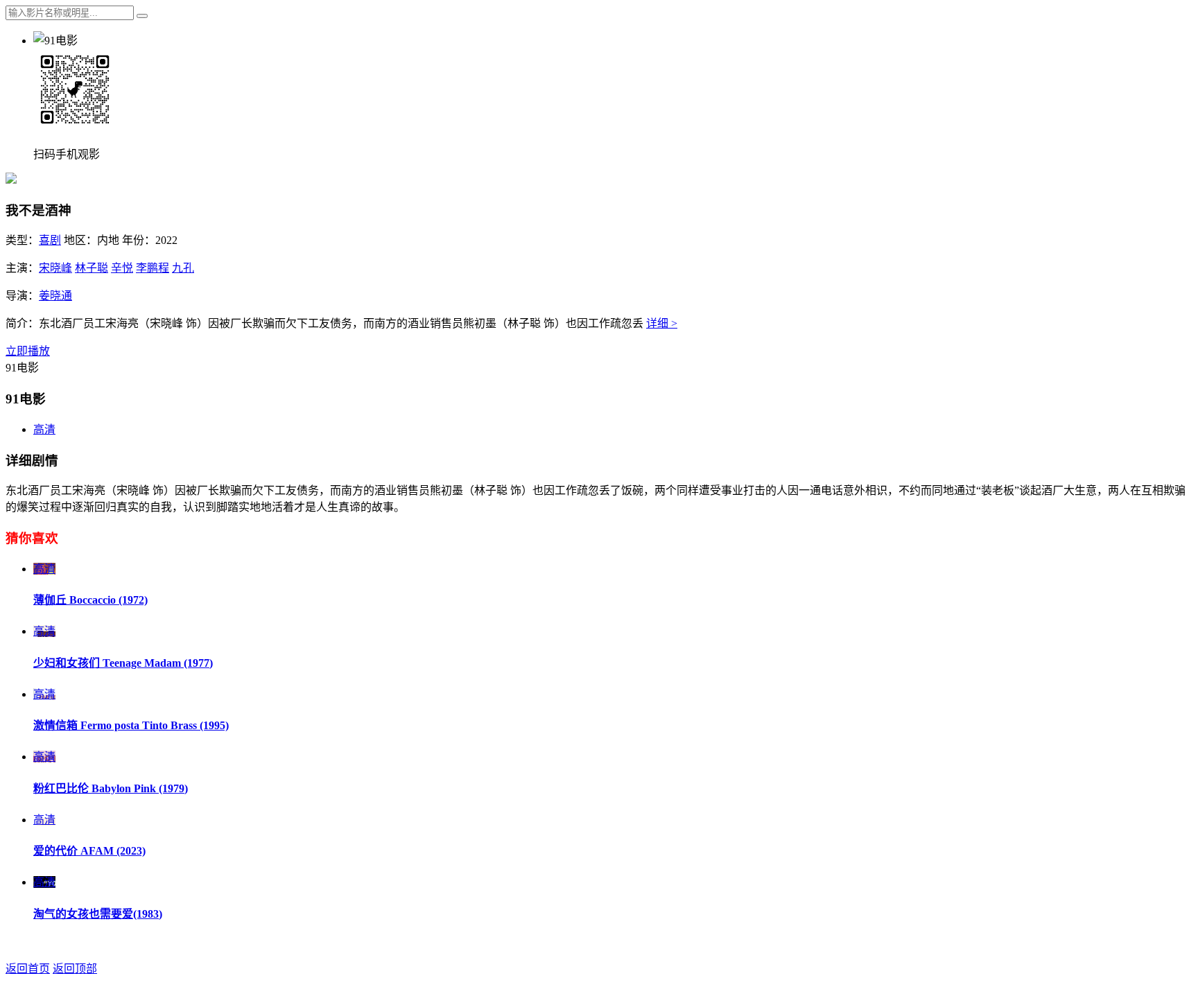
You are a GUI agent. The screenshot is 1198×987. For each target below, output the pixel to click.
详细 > (661, 323)
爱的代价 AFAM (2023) (89, 851)
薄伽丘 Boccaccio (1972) (90, 600)
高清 (44, 429)
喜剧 (50, 240)
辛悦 (122, 268)
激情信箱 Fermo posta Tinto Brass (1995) (131, 725)
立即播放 (28, 351)
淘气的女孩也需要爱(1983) (97, 914)
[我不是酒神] (11, 180)
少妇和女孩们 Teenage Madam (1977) (123, 663)
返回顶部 (75, 969)
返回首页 (28, 969)
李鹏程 (152, 268)
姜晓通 (55, 296)
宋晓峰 (55, 268)
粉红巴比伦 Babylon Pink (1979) (110, 788)
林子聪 (91, 268)
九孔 (183, 268)
